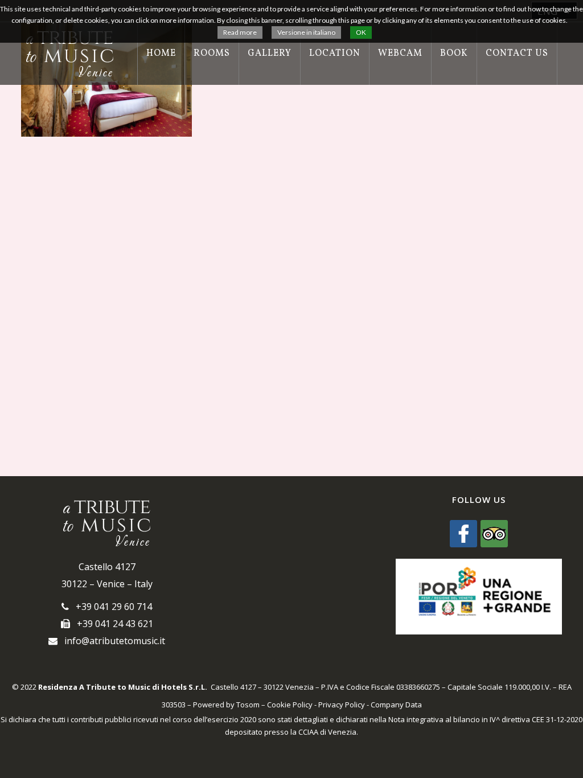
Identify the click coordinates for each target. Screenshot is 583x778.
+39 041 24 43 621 (111, 623)
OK (361, 32)
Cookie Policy (290, 704)
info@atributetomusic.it (111, 640)
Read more (240, 32)
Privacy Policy (341, 704)
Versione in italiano (306, 32)
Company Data (396, 704)
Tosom (248, 704)
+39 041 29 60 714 (110, 606)
